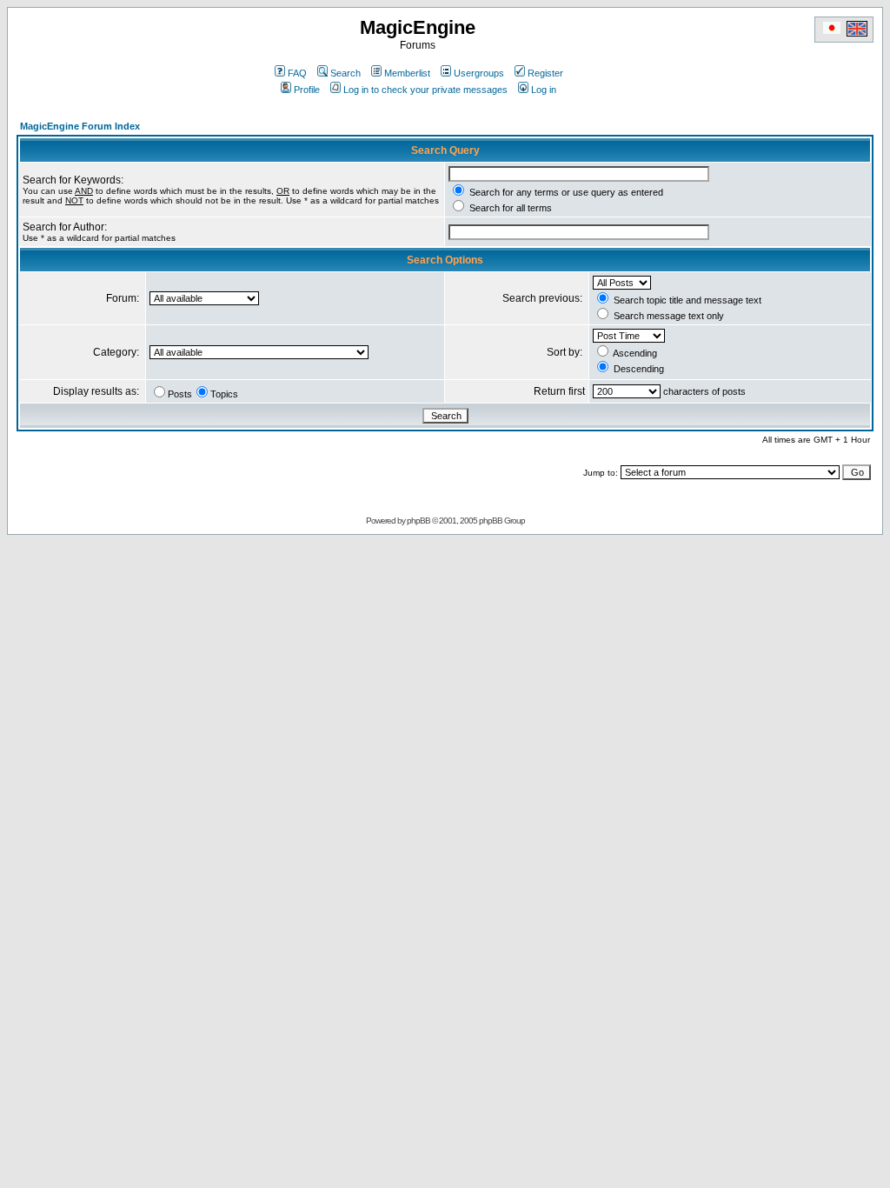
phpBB (418, 520)
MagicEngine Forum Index (80, 126)
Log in (543, 89)
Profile (307, 89)
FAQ (297, 73)
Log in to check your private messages (425, 89)
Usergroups (479, 73)
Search (345, 73)
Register (545, 73)
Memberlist (407, 73)
